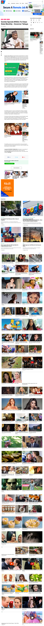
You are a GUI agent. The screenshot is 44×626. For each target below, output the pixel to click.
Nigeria (5, 19)
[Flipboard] (34, 23)
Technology (30, 217)
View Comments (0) (16, 167)
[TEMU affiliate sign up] (7, 187)
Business (24, 217)
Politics (8, 19)
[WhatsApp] (40, 23)
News (2, 19)
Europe (26, 217)
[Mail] (42, 23)
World (34, 217)
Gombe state (13, 56)
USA (32, 217)
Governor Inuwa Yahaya (8, 55)
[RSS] (36, 23)
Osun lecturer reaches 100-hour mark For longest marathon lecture (9, 245)
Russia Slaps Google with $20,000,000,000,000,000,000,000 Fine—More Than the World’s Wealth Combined (32, 220)
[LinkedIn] (38, 23)
